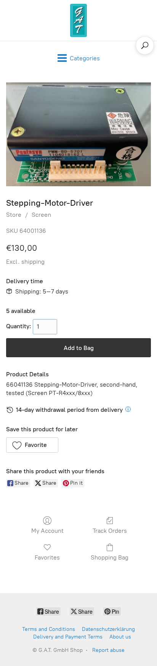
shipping (33, 261)
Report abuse (108, 650)
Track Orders (110, 530)
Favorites (47, 557)
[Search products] (144, 45)
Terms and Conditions (48, 629)
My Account (47, 530)
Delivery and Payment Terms (68, 637)
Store (13, 214)
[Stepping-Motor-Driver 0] (78, 134)
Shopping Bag (109, 557)
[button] (32, 445)
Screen (41, 214)
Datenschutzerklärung (108, 629)
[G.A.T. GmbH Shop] (78, 20)
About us (120, 637)
